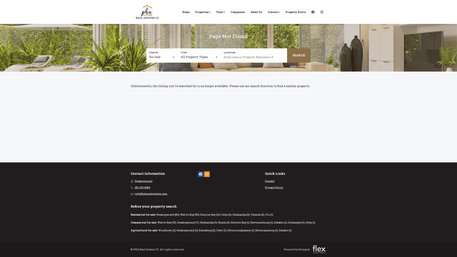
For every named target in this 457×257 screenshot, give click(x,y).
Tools (220, 12)
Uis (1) (269, 214)
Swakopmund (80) (167, 214)
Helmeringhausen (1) (240, 230)
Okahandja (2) (241, 214)
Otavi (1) (221, 230)
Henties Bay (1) (240, 222)
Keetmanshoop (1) (261, 222)
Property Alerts (295, 12)
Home (186, 12)
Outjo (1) (310, 222)
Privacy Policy (274, 187)
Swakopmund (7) (188, 222)
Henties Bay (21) (210, 214)
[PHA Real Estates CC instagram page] (207, 174)
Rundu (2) (224, 222)
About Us (256, 12)
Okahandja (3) (208, 222)
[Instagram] (321, 12)
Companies (238, 12)
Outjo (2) (226, 214)
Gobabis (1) (280, 222)
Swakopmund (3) (187, 230)
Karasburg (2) (207, 230)
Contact (273, 12)
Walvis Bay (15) (166, 222)
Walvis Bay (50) (189, 214)
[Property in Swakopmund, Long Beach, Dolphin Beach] (148, 12)
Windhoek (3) (166, 230)
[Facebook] (312, 12)
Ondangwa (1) (296, 222)
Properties (202, 12)
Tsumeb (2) (257, 214)
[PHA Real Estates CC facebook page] (201, 174)
